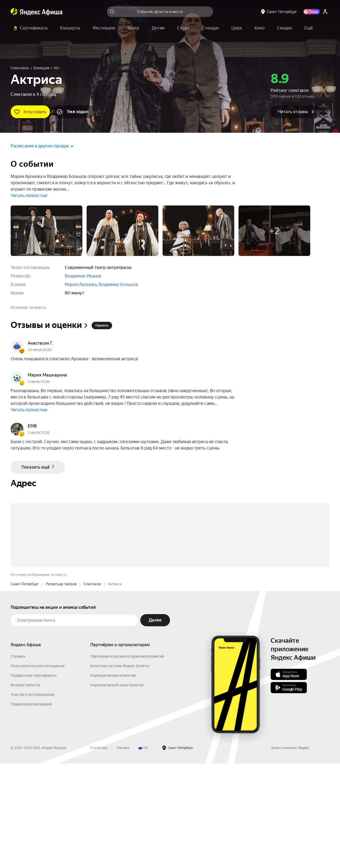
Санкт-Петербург (25, 664)
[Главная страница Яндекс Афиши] (14, 11)
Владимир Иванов (83, 276)
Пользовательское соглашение (38, 746)
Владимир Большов (118, 284)
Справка (18, 737)
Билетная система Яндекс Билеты (119, 746)
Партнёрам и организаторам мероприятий (127, 737)
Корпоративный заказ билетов (117, 765)
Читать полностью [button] (29, 195)
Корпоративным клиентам (113, 756)
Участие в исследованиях (33, 775)
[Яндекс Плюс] (311, 11)
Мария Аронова (80, 284)
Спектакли (92, 664)
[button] (308, 28)
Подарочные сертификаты (34, 756)
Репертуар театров (61, 664)
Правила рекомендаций (31, 784)
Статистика (98, 828)
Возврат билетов (25, 765)
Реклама (123, 828)
